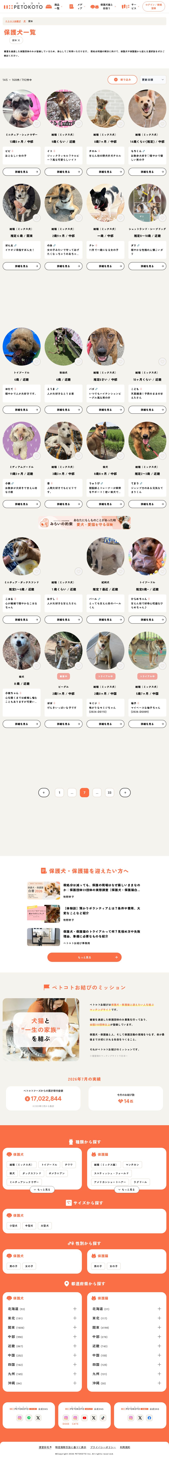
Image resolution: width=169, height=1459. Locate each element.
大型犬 (45, 1225)
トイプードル (49, 1164)
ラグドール (140, 1182)
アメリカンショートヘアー (110, 1182)
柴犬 (12, 1173)
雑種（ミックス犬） (22, 1164)
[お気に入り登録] (37, 124)
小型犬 (14, 1225)
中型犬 (29, 1225)
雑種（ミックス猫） (106, 1164)
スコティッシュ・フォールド (111, 1173)
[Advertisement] (84, 299)
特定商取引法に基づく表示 (70, 1447)
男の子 (14, 1266)
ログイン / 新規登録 (153, 6)
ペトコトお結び (13, 21)
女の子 (29, 1266)
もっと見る (44, 1189)
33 (109, 793)
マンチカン (132, 1164)
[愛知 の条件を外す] (18, 40)
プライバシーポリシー (103, 1447)
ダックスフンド (31, 1173)
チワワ (69, 1164)
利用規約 (125, 1447)
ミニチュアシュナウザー (24, 1182)
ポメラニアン (57, 1173)
